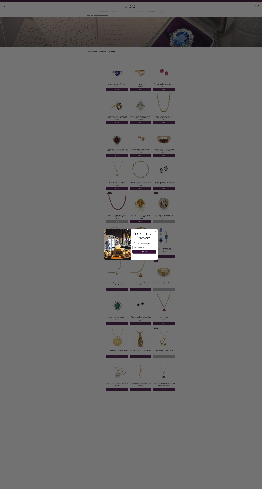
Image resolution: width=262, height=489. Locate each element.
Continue (144, 252)
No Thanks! (144, 256)
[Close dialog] (156, 231)
